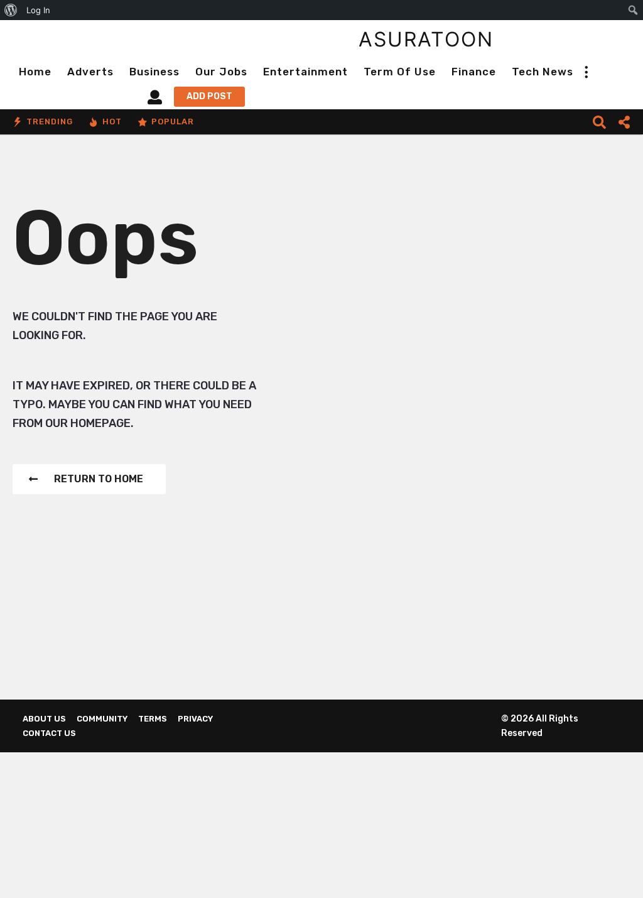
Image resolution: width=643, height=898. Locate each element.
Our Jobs (221, 71)
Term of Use (400, 71)
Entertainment (305, 71)
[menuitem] (11, 10)
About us (44, 718)
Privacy (195, 718)
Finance (473, 71)
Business (154, 71)
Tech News (542, 71)
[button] (585, 71)
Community (102, 718)
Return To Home (98, 479)
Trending (49, 121)
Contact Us (49, 733)
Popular (172, 121)
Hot (112, 121)
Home (35, 71)
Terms (152, 718)
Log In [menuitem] (38, 10)
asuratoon (426, 39)
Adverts (90, 71)
